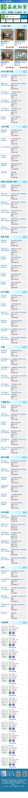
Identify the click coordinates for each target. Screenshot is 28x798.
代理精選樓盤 (12, 635)
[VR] (7, 34)
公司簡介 (3, 12)
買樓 (2, 16)
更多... (24, 26)
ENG (26, 1)
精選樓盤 (10, 12)
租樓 (7, 16)
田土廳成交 (18, 12)
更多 (25, 12)
